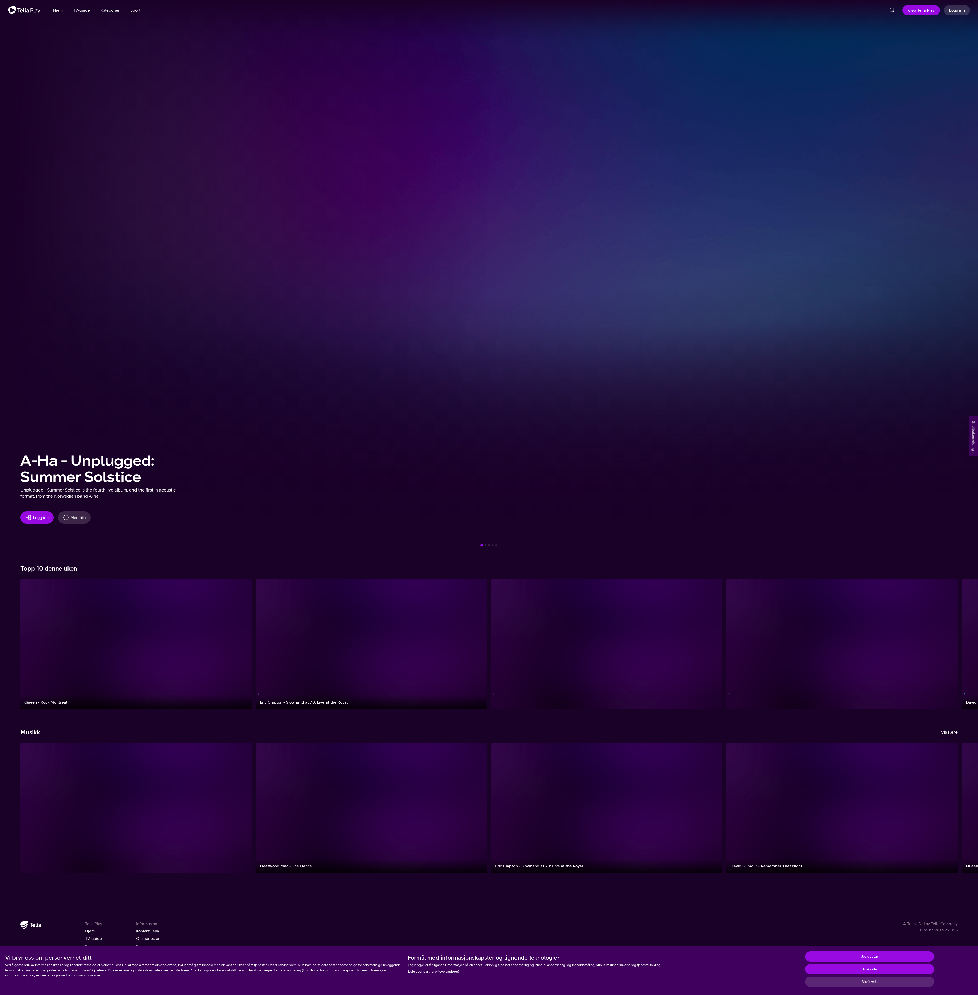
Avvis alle (870, 969)
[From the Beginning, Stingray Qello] (136, 808)
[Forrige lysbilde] (10, 275)
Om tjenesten (148, 938)
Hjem (90, 931)
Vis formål (869, 982)
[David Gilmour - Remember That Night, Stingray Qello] (842, 808)
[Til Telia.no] (30, 925)
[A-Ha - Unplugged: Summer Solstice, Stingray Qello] (842, 644)
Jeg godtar (869, 956)
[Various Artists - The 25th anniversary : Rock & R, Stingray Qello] (606, 644)
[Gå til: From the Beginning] (492, 545)
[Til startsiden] (24, 10)
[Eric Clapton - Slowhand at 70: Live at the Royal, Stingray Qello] (371, 644)
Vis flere (949, 732)
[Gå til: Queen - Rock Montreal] (496, 545)
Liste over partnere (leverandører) (433, 971)
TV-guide (93, 938)
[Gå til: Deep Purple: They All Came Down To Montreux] (485, 545)
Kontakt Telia (147, 931)
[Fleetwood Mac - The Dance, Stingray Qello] (371, 808)
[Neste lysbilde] (968, 275)
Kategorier (94, 946)
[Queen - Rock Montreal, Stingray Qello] (136, 644)
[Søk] (892, 10)
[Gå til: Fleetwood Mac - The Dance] (489, 545)
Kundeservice (148, 946)
